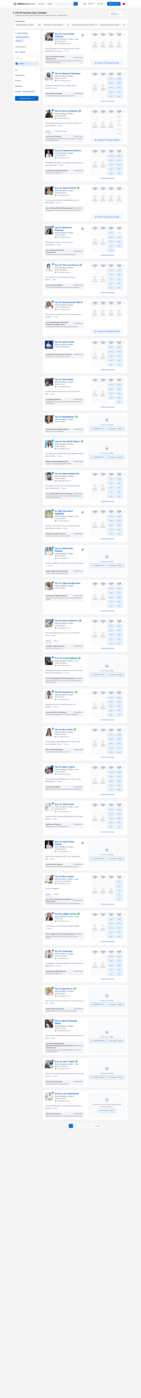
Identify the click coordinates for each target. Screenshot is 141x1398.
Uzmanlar (41, 4)
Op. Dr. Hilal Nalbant (64, 416)
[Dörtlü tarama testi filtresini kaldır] (28, 37)
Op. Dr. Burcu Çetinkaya (66, 111)
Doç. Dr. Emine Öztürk (65, 188)
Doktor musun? (113, 4)
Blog (85, 4)
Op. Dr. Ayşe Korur (63, 988)
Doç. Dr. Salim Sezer (64, 804)
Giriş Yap (100, 4)
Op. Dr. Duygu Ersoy (64, 692)
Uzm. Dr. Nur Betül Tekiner (67, 441)
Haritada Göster (78, 57)
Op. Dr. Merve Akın (64, 729)
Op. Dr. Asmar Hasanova (66, 620)
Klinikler (50, 4)
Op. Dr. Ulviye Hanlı (64, 379)
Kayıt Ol (90, 4)
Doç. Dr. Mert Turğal (64, 1061)
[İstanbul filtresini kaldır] (22, 41)
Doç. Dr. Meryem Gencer (66, 265)
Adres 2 (56, 641)
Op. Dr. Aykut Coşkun (65, 767)
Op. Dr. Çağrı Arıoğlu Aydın (67, 583)
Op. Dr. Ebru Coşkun (64, 876)
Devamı (67, 51)
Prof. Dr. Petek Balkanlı (66, 658)
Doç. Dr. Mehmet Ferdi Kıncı (68, 150)
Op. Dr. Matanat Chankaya (67, 73)
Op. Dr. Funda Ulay (64, 951)
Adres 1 (48, 131)
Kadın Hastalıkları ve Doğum (64, 39)
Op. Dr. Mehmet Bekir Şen (67, 473)
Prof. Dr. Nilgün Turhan (65, 914)
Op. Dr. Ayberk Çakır (64, 342)
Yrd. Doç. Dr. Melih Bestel (67, 1093)
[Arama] (76, 4)
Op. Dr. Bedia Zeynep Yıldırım (69, 302)
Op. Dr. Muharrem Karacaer (63, 228)
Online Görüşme (61, 131)
